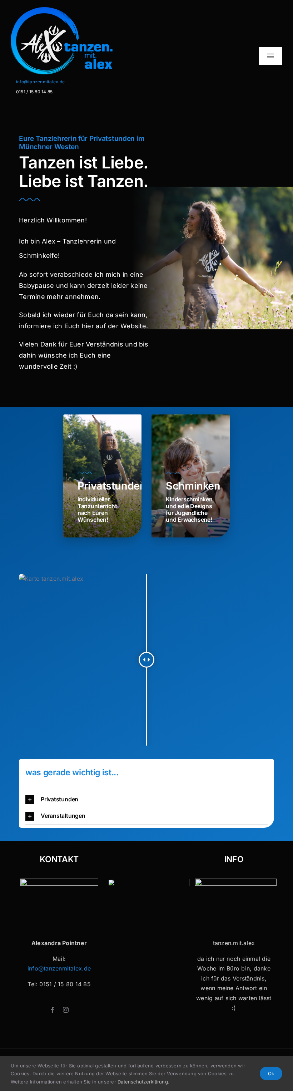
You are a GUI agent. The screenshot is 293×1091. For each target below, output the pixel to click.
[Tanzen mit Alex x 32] (236, 881)
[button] (146, 800)
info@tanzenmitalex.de (40, 81)
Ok (271, 1073)
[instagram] (66, 1010)
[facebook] (52, 1010)
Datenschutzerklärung (143, 1082)
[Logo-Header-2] (81, 10)
